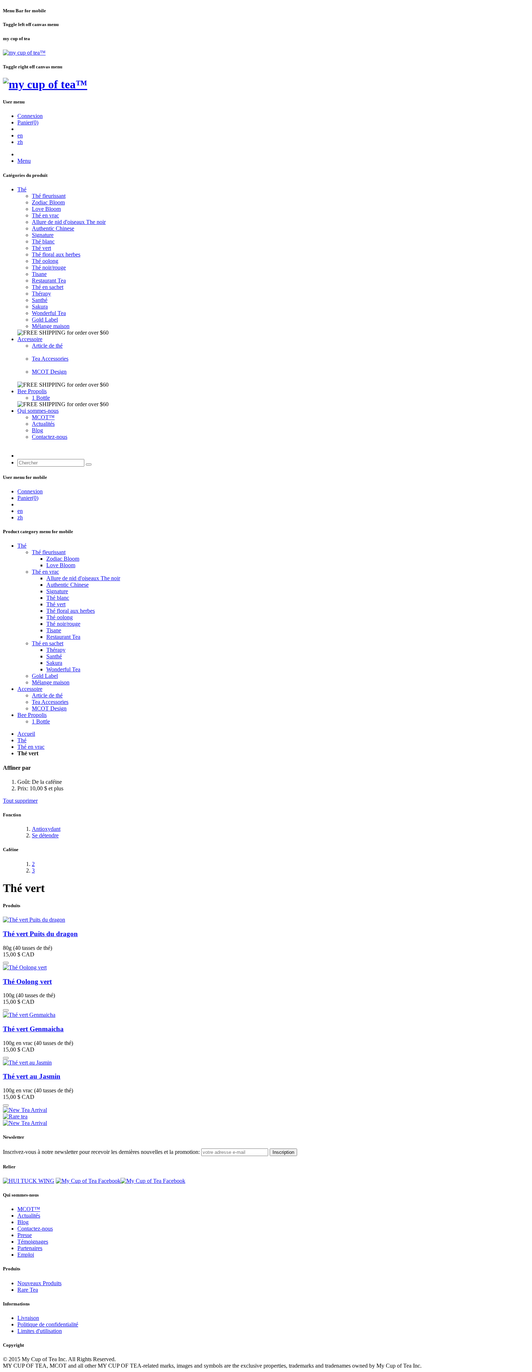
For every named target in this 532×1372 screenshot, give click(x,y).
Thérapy (41, 293)
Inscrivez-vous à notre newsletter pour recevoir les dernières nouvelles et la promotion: (101, 1152)
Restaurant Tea (49, 280)
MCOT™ (43, 417)
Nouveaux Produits (39, 1283)
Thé (21, 189)
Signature (43, 235)
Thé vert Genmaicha (33, 1029)
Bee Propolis (32, 391)
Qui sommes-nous (38, 411)
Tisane (39, 274)
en (20, 135)
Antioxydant (46, 829)
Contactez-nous (49, 437)
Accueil (26, 734)
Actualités (43, 424)
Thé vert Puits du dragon (40, 934)
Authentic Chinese (53, 228)
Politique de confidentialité (47, 1324)
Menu (24, 161)
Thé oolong (45, 261)
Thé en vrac (45, 215)
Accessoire (29, 339)
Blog (37, 430)
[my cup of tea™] (24, 53)
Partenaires (29, 1248)
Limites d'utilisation (39, 1331)
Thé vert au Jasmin (31, 1076)
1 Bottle (41, 398)
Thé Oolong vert (27, 981)
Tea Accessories (50, 359)
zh (20, 142)
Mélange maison (50, 326)
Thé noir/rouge (49, 267)
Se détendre (45, 835)
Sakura (40, 306)
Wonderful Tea (49, 313)
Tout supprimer (20, 801)
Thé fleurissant (49, 196)
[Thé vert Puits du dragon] (34, 920)
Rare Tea (27, 1290)
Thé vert (41, 248)
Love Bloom (46, 209)
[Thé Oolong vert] (25, 967)
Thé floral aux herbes (56, 254)
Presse (24, 1235)
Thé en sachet (47, 287)
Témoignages (32, 1242)
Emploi (25, 1255)
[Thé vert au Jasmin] (27, 1062)
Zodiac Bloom (48, 202)
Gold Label (45, 320)
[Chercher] (89, 464)
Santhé (39, 300)
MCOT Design (49, 372)
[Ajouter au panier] (6, 963)
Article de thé (47, 346)
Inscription (283, 1152)
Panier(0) (27, 122)
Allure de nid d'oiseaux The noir (69, 222)
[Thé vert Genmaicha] (29, 1015)
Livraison (28, 1318)
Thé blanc (43, 241)
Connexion (30, 116)
